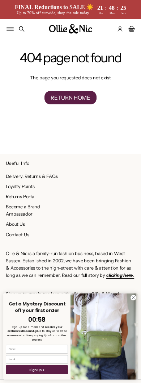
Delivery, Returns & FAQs (32, 176)
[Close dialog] (133, 297)
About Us (15, 224)
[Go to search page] (21, 29)
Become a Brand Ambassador (23, 210)
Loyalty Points (20, 186)
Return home (70, 97)
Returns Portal (20, 196)
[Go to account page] (120, 29)
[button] (21, 29)
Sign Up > (36, 369)
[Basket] (130, 29)
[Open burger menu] (10, 29)
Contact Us (17, 234)
